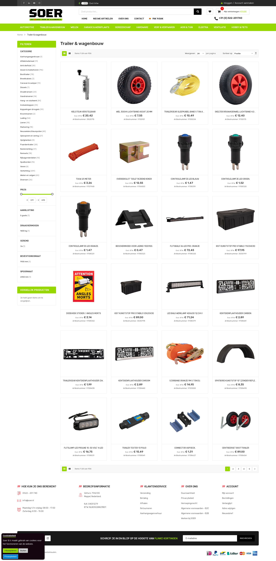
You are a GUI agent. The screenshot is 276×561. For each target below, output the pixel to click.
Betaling (144, 498)
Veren (24, 166)
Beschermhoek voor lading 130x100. (134, 246)
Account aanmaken (244, 3)
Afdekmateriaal (29, 61)
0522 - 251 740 (30, 493)
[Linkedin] (29, 3)
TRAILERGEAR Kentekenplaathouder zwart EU (86, 381)
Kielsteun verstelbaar (83, 112)
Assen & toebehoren (31, 70)
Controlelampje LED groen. (235, 179)
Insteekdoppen (29, 105)
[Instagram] (39, 3)
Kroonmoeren (27, 114)
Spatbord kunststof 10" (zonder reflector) (238, 381)
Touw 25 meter (83, 179)
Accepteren (11, 551)
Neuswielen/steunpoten (33, 131)
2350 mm (25, 277)
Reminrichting (28, 149)
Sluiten (23, 551)
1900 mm (25, 261)
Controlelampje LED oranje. (83, 246)
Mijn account (228, 493)
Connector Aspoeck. (184, 448)
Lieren (25, 122)
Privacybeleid (10, 556)
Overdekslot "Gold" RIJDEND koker (134, 179)
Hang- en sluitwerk (30, 100)
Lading (25, 118)
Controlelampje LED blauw (185, 179)
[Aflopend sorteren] (255, 53)
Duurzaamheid (188, 493)
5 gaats (25, 215)
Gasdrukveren (28, 96)
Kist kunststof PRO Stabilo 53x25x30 (134, 313)
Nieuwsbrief (227, 513)
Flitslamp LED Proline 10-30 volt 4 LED (83, 448)
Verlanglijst (227, 503)
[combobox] (136, 12)
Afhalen (143, 503)
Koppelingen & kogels (32, 109)
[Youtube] (34, 3)
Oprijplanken (27, 140)
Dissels (24, 87)
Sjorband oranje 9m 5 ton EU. (184, 381)
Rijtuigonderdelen (30, 158)
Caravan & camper (30, 83)
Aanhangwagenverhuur (151, 513)
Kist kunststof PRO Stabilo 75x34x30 (235, 246)
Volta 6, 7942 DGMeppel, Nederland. (92, 495)
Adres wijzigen (228, 508)
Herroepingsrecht (189, 503)
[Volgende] (255, 469)
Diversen (26, 179)
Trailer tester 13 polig (134, 448)
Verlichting (27, 171)
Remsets (26, 153)
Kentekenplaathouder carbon (235, 313)
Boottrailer (27, 74)
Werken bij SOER (188, 518)
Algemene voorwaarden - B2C (195, 508)
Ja (22, 246)
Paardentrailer (29, 144)
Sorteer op (227, 53)
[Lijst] (69, 53)
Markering (26, 127)
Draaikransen (28, 92)
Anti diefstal (27, 65)
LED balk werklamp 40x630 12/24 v (185, 313)
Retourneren (146, 508)
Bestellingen (228, 498)
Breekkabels (27, 78)
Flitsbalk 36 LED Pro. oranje (185, 246)
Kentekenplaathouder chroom (134, 381)
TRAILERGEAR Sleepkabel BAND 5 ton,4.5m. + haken (189, 112)
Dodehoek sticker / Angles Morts (83, 313)
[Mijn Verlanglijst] (210, 11)
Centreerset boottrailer (235, 448)
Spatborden (27, 162)
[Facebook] (24, 3)
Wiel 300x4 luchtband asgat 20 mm (134, 112)
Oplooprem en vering (31, 136)
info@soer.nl (28, 500)
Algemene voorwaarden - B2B (195, 513)
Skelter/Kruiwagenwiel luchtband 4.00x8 (236, 112)
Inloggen (228, 3)
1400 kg (25, 231)
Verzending (145, 493)
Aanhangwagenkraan (31, 56)
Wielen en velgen (29, 175)
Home (20, 35)
